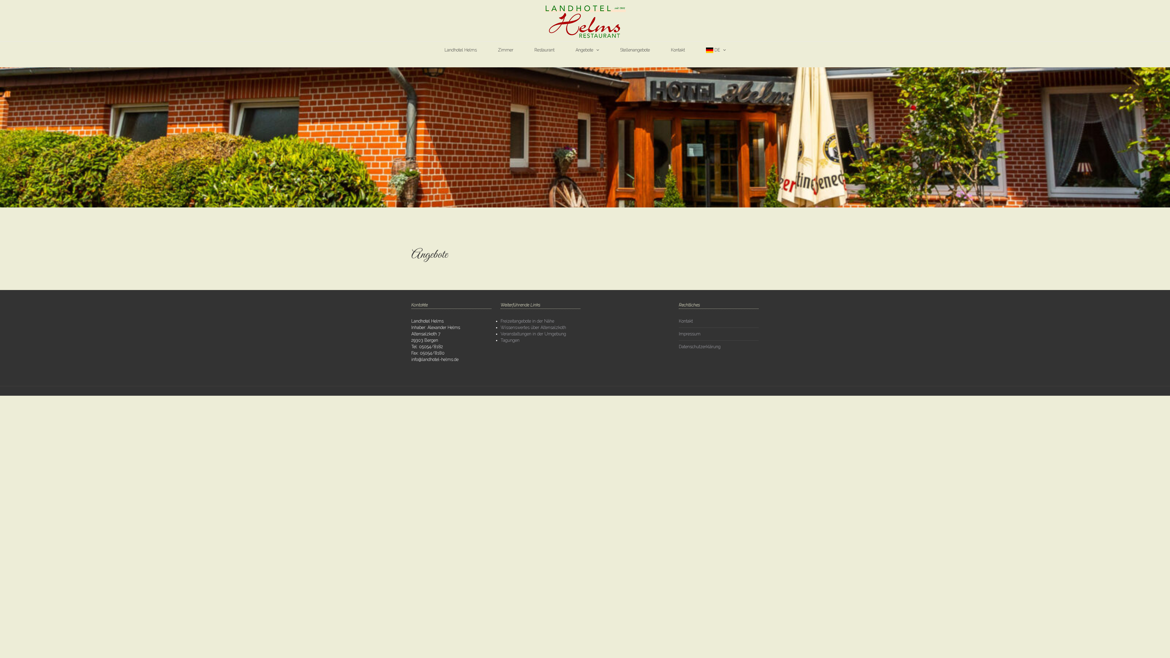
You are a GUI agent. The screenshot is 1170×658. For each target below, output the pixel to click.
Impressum (689, 333)
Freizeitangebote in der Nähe (527, 321)
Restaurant (544, 50)
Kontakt (678, 50)
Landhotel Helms (461, 50)
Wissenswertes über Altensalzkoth (533, 327)
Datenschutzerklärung (700, 346)
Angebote (584, 50)
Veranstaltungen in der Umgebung (533, 333)
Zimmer (505, 50)
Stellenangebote (635, 50)
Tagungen (510, 340)
